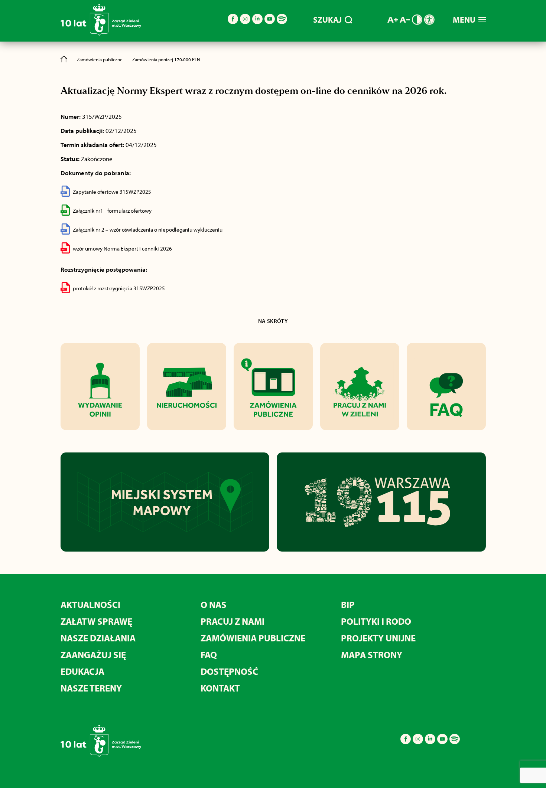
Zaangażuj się (93, 654)
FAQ (209, 654)
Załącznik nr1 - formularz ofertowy (112, 210)
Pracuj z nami (232, 621)
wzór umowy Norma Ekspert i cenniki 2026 (122, 248)
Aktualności (90, 604)
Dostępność (229, 671)
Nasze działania (98, 638)
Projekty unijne (378, 638)
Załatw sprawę (96, 621)
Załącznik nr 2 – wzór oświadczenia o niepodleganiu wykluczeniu (147, 229)
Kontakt (220, 688)
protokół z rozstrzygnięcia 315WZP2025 (119, 288)
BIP (348, 604)
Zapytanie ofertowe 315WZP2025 (112, 191)
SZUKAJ (327, 19)
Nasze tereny (91, 688)
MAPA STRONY (371, 654)
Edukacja (82, 671)
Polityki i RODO (376, 621)
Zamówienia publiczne (253, 638)
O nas (214, 604)
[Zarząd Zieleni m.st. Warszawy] (101, 34)
